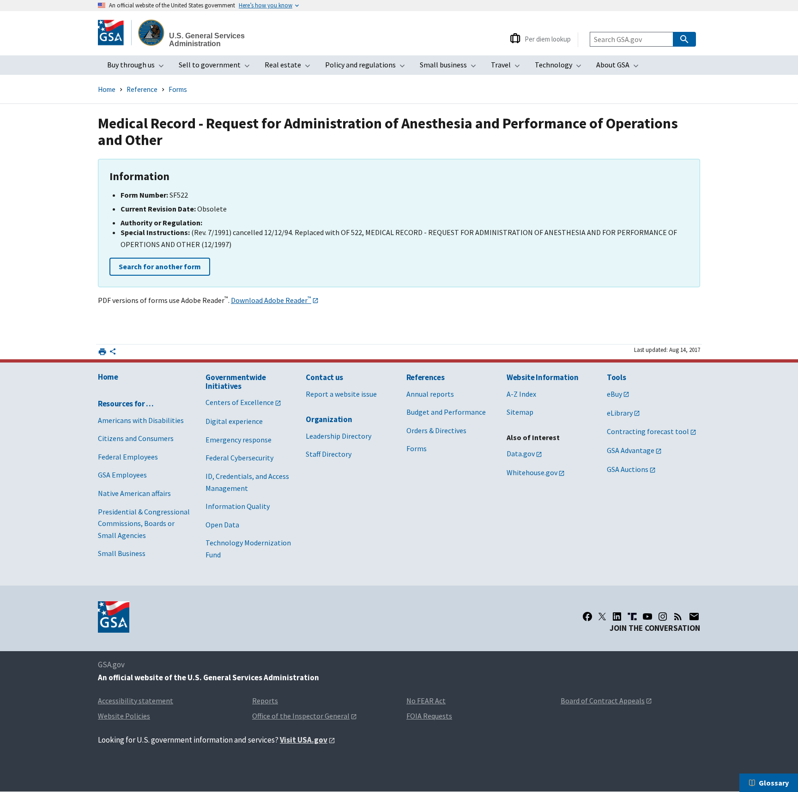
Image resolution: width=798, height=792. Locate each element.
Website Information (543, 377)
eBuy (614, 394)
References (425, 377)
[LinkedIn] (617, 616)
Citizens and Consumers (136, 438)
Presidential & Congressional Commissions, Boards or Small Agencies (144, 523)
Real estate (290, 67)
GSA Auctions (627, 469)
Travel (508, 67)
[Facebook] (587, 616)
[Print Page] (102, 351)
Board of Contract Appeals (603, 700)
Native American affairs (134, 493)
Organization (329, 419)
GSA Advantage (630, 450)
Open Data (222, 524)
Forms (178, 89)
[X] (602, 616)
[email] (694, 616)
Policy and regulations (368, 67)
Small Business (121, 553)
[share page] (112, 353)
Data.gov (521, 453)
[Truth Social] (632, 616)
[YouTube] (647, 616)
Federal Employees (128, 456)
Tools (616, 377)
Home (106, 89)
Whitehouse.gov (532, 472)
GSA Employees (122, 474)
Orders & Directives (436, 430)
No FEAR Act (426, 700)
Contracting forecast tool (648, 431)
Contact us (324, 377)
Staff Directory (328, 454)
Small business (451, 67)
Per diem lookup (548, 39)
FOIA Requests (429, 715)
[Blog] (678, 616)
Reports (265, 700)
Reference (142, 89)
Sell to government (217, 67)
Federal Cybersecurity (239, 457)
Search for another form (160, 266)
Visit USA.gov (303, 740)
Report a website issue (341, 394)
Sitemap (520, 412)
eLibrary (620, 412)
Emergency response (239, 439)
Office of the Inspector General (301, 715)
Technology (561, 67)
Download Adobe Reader (271, 300)
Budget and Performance (446, 412)
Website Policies (124, 715)
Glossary (774, 782)
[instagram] (662, 616)
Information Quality (238, 506)
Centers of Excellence (240, 402)
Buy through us (138, 67)
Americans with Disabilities (141, 420)
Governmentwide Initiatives (236, 381)
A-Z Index (521, 394)
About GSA (620, 67)
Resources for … (126, 404)
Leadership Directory (338, 436)
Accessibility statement (135, 700)
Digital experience (234, 421)
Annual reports (430, 394)
